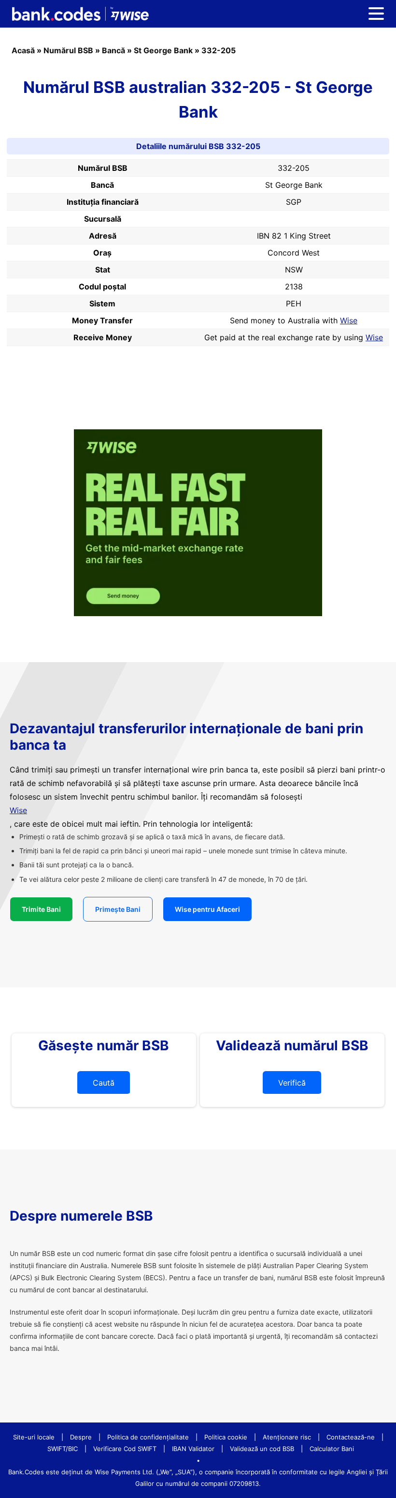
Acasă (23, 50)
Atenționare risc (287, 1437)
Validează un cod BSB (262, 1449)
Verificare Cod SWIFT (124, 1449)
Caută (103, 1083)
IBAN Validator (193, 1449)
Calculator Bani (332, 1449)
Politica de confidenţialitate (148, 1437)
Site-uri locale (34, 1437)
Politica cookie (225, 1437)
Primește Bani (118, 909)
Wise (348, 320)
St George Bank (163, 50)
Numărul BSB (68, 50)
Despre (81, 1437)
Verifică (292, 1083)
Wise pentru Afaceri (207, 909)
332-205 (218, 50)
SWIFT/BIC (62, 1449)
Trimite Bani (41, 909)
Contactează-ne (350, 1437)
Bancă (113, 50)
